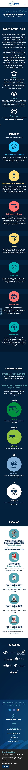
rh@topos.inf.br (14, 737)
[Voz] (1, 311)
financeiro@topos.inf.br (14, 741)
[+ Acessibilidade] (1, 314)
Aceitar (6, 766)
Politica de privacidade (12, 763)
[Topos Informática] (14, 3)
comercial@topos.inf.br (14, 733)
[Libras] (1, 309)
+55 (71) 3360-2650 (14, 719)
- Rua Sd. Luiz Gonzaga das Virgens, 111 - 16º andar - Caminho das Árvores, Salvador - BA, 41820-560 (14, 704)
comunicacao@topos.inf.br (14, 729)
